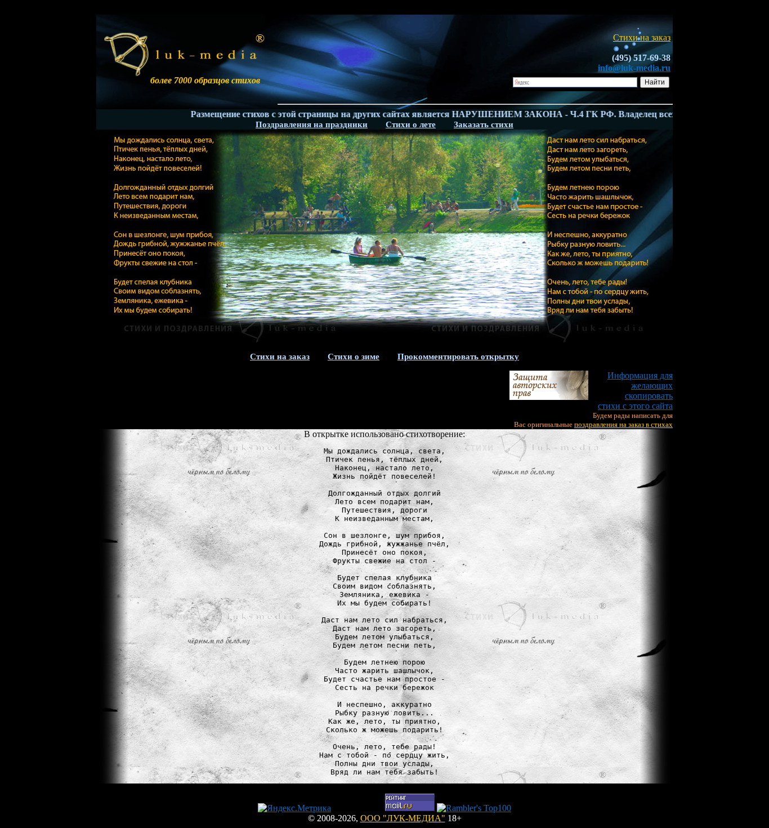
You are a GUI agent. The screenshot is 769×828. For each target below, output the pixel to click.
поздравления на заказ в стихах (623, 424)
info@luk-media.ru (634, 68)
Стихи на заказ (641, 37)
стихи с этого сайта (635, 391)
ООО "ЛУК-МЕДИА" (402, 818)
